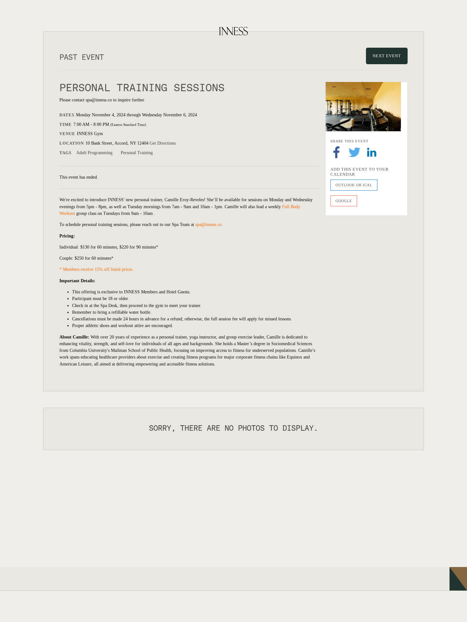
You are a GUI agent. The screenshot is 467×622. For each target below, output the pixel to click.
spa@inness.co (208, 224)
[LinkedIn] (372, 151)
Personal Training (137, 152)
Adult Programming (94, 152)
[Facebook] (336, 151)
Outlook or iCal (353, 185)
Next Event (387, 55)
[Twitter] (355, 151)
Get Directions (163, 143)
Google (343, 201)
